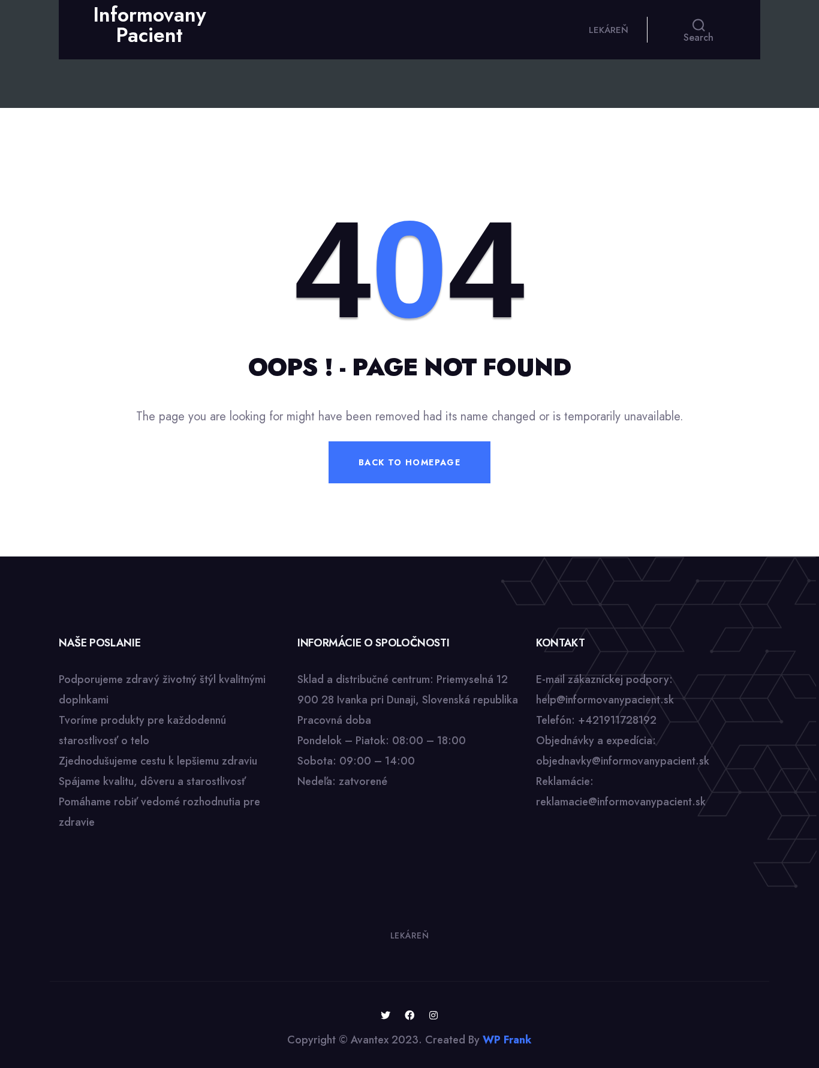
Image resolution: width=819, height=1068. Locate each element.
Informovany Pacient (149, 25)
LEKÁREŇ (608, 30)
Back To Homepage (409, 462)
